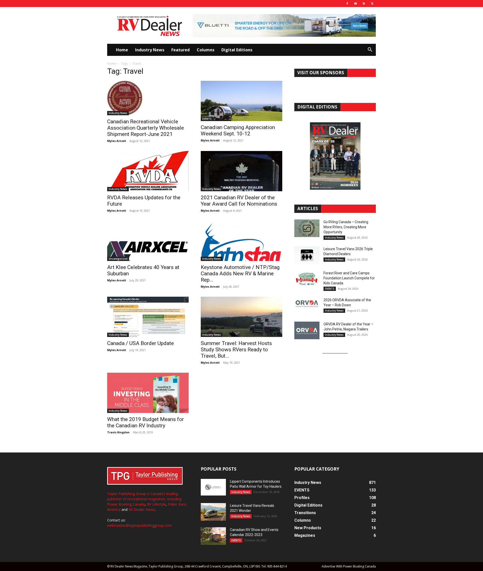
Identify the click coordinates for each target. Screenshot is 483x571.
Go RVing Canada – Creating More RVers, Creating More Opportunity (346, 227)
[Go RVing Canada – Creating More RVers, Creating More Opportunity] (306, 228)
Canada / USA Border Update (140, 343)
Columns (205, 50)
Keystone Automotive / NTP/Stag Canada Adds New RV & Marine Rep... (240, 273)
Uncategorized (118, 258)
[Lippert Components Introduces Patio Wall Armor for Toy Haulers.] (213, 487)
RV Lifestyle (156, 504)
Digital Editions (236, 50)
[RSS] (364, 3)
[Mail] (355, 3)
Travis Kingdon (118, 432)
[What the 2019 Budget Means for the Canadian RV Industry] (148, 393)
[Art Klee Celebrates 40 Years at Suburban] (148, 241)
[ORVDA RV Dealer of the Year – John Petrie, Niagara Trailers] (306, 330)
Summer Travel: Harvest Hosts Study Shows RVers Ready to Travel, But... (236, 349)
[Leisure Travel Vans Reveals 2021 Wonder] (213, 512)
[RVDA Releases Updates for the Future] (148, 171)
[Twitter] (372, 3)
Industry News (149, 50)
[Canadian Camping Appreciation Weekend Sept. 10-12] (241, 101)
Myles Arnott (116, 141)
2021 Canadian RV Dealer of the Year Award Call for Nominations (239, 201)
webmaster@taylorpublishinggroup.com (139, 525)
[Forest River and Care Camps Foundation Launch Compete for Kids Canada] (306, 279)
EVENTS (207, 119)
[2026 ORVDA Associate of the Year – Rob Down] (306, 306)
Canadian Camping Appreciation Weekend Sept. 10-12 (238, 130)
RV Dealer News (142, 509)
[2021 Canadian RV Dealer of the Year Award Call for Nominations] (241, 171)
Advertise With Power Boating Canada (349, 566)
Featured (180, 50)
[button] (370, 50)
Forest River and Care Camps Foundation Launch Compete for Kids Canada (349, 278)
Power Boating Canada (126, 504)
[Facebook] (347, 3)
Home (122, 50)
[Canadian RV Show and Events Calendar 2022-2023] (213, 536)
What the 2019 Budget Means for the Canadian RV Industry (145, 422)
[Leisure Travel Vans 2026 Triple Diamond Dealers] (306, 255)
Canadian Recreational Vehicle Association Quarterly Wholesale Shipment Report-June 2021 (145, 128)
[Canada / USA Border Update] (148, 317)
